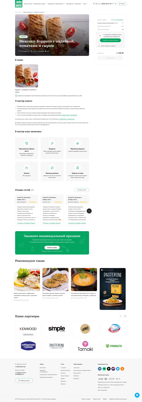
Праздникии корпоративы (44, 371)
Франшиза (76, 378)
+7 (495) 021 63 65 (20, 372)
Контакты (63, 373)
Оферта (105, 399)
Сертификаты (70, 4)
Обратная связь (25, 380)
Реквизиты (63, 381)
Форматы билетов (65, 370)
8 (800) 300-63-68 (106, 4)
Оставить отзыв (81, 190)
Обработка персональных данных (118, 399)
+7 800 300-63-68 (20, 366)
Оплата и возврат (86, 399)
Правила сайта (97, 399)
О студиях (63, 367)
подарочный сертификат (69, 115)
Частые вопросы (65, 376)
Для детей (78, 4)
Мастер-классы (28, 4)
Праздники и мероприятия (55, 4)
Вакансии (63, 384)
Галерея (63, 378)
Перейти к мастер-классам (110, 40)
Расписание (18, 12)
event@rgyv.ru (19, 374)
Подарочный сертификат (46, 377)
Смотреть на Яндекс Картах (26, 223)
